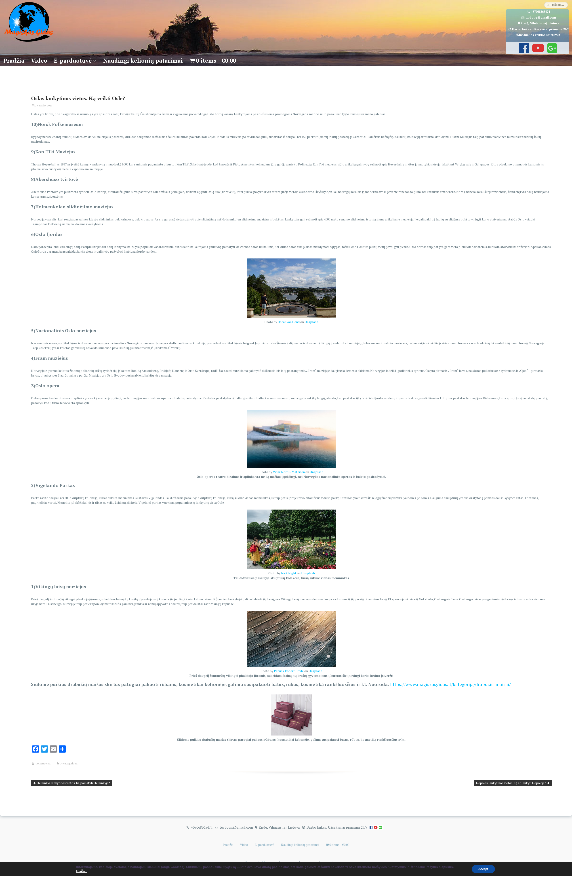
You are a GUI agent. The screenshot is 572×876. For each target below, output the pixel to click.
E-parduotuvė (73, 60)
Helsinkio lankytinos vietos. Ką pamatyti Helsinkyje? (73, 783)
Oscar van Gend (289, 322)
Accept (483, 869)
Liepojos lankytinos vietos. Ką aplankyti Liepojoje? (511, 783)
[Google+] (551, 51)
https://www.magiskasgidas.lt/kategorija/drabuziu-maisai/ (450, 684)
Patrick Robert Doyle (289, 671)
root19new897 (43, 763)
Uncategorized (69, 763)
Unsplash (311, 322)
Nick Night (288, 573)
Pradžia (13, 60)
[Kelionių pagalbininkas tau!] (28, 42)
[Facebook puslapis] (523, 51)
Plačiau (81, 871)
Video (39, 60)
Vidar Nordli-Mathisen (289, 472)
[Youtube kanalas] (537, 51)
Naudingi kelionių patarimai (143, 60)
